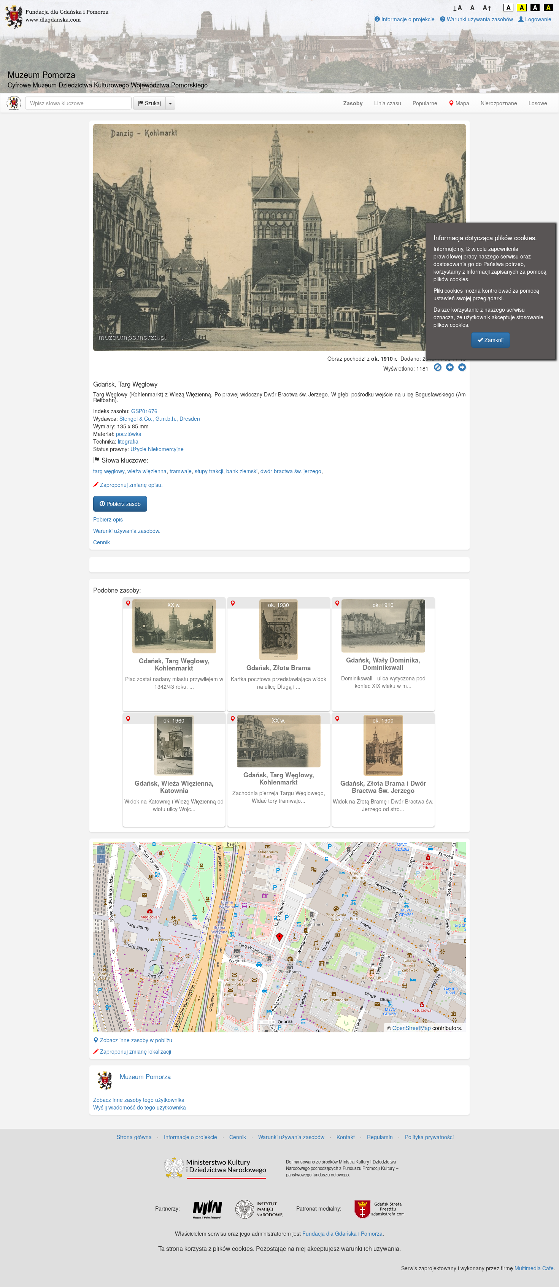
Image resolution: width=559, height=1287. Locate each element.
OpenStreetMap (411, 1028)
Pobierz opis (108, 519)
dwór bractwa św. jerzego (290, 471)
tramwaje (181, 471)
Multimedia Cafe (534, 1268)
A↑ (487, 7)
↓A (457, 7)
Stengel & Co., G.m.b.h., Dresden (159, 418)
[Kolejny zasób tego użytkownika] (462, 367)
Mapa (461, 103)
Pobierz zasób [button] (123, 503)
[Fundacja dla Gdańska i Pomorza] (13, 103)
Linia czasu (387, 103)
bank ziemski (241, 471)
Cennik (101, 542)
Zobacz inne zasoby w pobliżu (135, 1040)
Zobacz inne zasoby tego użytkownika (138, 1099)
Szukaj (152, 103)
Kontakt (346, 1137)
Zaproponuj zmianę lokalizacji (134, 1051)
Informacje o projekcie (407, 19)
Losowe (538, 103)
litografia (128, 441)
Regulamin (380, 1137)
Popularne (425, 103)
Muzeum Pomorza (145, 1076)
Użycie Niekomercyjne (157, 449)
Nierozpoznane (499, 103)
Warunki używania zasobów (479, 19)
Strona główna (134, 1137)
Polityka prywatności (429, 1137)
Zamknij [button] (493, 340)
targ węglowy (108, 471)
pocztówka (128, 433)
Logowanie (537, 19)
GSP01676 (144, 411)
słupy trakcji (209, 471)
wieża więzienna (147, 471)
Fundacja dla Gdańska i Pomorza (342, 1233)
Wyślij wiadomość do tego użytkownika (139, 1107)
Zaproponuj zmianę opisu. (130, 484)
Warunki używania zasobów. (126, 530)
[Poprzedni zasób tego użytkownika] (450, 367)
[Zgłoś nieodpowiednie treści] (437, 367)
